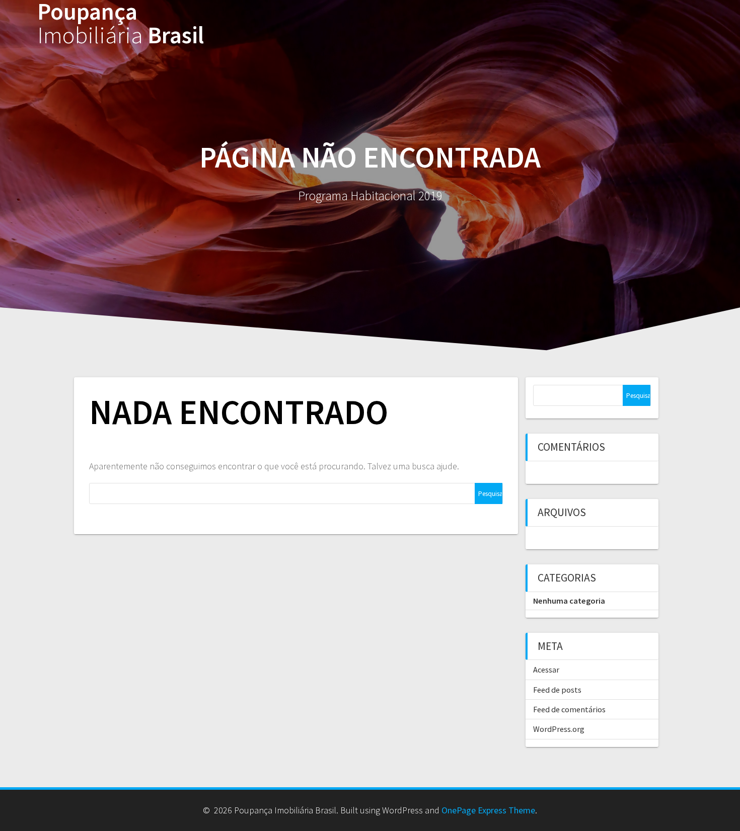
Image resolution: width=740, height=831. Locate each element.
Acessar (546, 669)
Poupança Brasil (120, 23)
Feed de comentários (569, 709)
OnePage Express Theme (488, 810)
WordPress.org (558, 729)
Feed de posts (557, 690)
